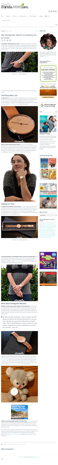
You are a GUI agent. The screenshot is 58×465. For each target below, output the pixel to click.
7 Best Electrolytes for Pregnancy (46, 139)
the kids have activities (13, 104)
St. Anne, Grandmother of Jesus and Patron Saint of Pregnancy (48, 234)
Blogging (41, 16)
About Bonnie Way (6, 20)
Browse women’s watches (15, 434)
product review (15, 444)
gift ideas (4, 444)
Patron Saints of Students (45, 227)
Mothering (8, 16)
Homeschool (23, 16)
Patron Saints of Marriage (49, 226)
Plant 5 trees (29, 421)
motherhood (9, 444)
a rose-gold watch (18, 261)
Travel (15, 16)
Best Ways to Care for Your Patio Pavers (48, 141)
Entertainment (33, 16)
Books (47, 16)
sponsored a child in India (16, 363)
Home (2, 16)
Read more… (46, 56)
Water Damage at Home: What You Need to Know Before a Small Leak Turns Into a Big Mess (48, 147)
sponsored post (22, 444)
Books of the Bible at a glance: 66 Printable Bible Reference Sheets (48, 229)
